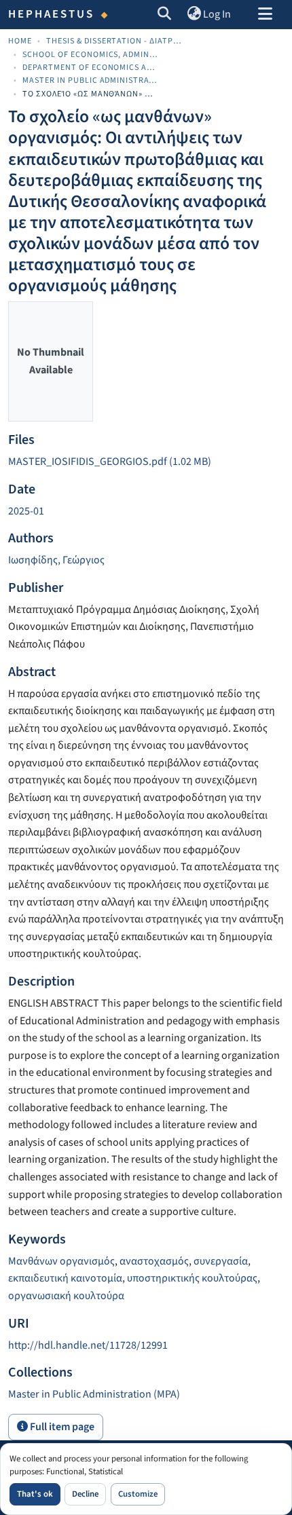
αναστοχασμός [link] (154, 1261)
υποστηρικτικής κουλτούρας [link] (192, 1278)
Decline (85, 1494)
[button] (164, 15)
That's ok (35, 1494)
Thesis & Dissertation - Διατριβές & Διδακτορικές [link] (114, 41)
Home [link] (20, 41)
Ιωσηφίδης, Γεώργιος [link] (56, 560)
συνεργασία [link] (221, 1261)
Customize (138, 1494)
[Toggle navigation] (265, 15)
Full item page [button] (61, 1426)
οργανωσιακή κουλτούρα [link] (66, 1295)
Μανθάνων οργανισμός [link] (61, 1261)
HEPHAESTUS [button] (51, 14)
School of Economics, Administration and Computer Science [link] (90, 54)
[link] (146, 462)
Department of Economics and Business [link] (90, 67)
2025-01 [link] (26, 511)
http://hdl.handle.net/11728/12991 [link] (88, 1345)
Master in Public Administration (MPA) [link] (90, 80)
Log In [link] (217, 14)
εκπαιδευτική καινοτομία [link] (65, 1278)
